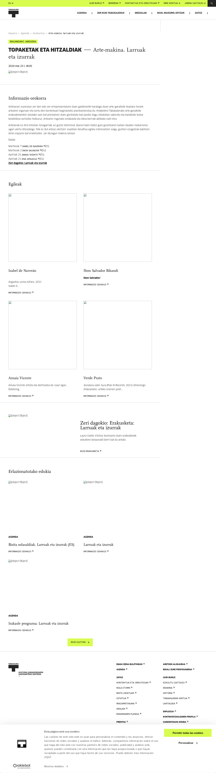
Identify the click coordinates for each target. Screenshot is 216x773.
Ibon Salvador (31, 151)
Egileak (48, 24)
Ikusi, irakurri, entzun (170, 13)
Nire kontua (171, 3)
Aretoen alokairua (174, 664)
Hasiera (12, 33)
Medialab (141, 13)
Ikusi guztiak (78, 642)
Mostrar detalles (54, 766)
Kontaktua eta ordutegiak (141, 3)
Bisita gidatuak (125, 693)
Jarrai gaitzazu (194, 3)
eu (9, 3)
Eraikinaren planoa (127, 714)
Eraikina (167, 688)
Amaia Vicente (30, 155)
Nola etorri (123, 688)
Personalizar (186, 742)
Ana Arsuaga (29, 159)
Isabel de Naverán (32, 147)
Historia (167, 693)
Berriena (113, 3)
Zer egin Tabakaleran (110, 13)
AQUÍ (47, 757)
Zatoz (198, 13)
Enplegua (168, 712)
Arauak (120, 709)
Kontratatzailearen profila (179, 717)
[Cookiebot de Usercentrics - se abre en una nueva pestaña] (22, 766)
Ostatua (121, 699)
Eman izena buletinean (129, 664)
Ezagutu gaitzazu (174, 683)
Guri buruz (95, 3)
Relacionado (69, 24)
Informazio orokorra (22, 24)
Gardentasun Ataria (174, 722)
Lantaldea (169, 704)
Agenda (82, 13)
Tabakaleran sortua (175, 699)
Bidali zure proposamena (177, 670)
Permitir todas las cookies (188, 732)
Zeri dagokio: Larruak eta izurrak (27, 163)
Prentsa (121, 722)
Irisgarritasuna (125, 704)
